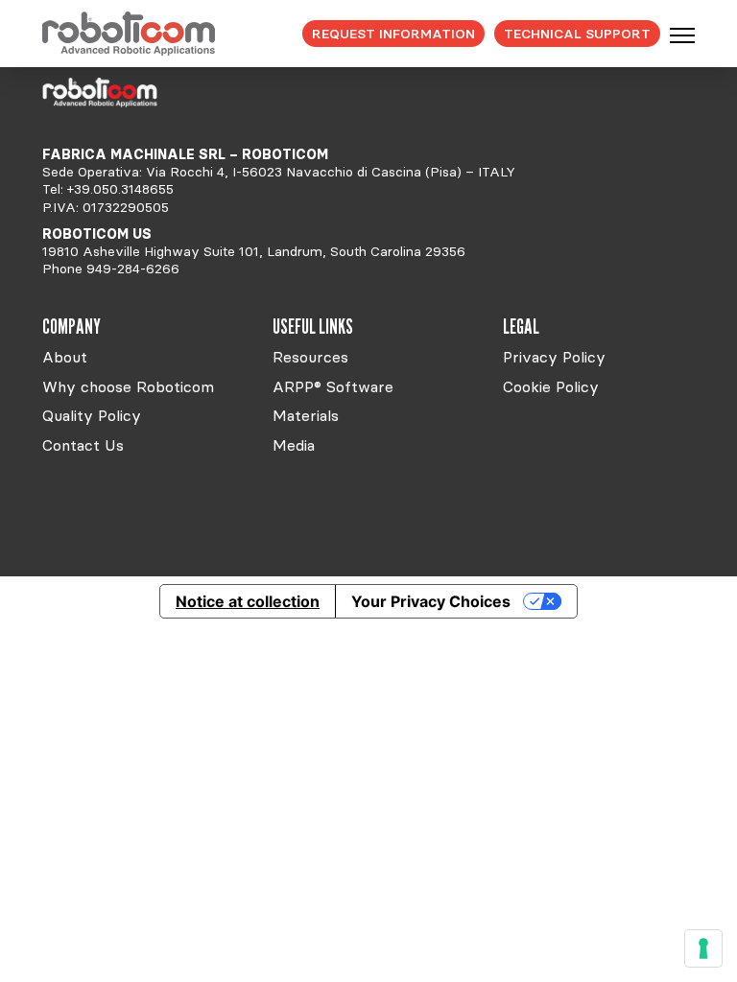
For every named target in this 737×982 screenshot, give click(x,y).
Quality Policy (91, 415)
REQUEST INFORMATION (393, 33)
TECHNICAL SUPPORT (577, 33)
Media (294, 445)
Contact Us (83, 445)
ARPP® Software (333, 386)
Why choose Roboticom (128, 386)
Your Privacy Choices (431, 601)
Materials (306, 415)
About (64, 356)
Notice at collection (248, 601)
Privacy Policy (554, 356)
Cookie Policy (551, 386)
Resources (310, 356)
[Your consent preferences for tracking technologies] (703, 948)
